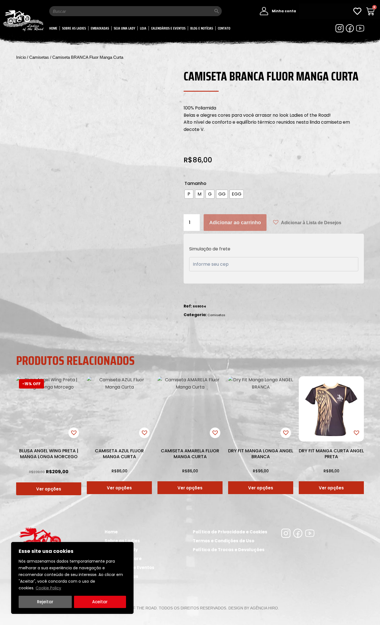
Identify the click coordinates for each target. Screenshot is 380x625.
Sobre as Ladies (74, 28)
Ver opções (48, 489)
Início (21, 57)
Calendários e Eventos (168, 28)
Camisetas (39, 57)
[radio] (189, 194)
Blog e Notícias (201, 28)
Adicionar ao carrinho (235, 222)
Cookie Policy (48, 588)
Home (53, 28)
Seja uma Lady (124, 28)
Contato (224, 28)
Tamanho (195, 183)
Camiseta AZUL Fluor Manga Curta (119, 454)
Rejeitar (45, 602)
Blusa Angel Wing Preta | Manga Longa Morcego (48, 454)
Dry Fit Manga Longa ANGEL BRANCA (260, 454)
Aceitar (100, 602)
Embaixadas (100, 28)
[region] (72, 578)
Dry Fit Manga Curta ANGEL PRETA (331, 454)
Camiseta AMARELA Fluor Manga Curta (190, 454)
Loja (143, 28)
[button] (306, 222)
